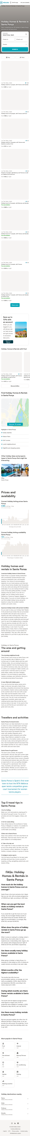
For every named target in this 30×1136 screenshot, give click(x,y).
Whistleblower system (15, 1133)
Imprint (5, 1131)
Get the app (15, 2)
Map (9, 57)
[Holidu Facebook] (18, 1123)
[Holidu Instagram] (12, 1123)
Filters (22, 57)
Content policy (24, 1131)
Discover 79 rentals (15, 424)
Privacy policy (15, 1131)
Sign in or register (8, 341)
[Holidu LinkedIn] (15, 1123)
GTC (9, 1131)
